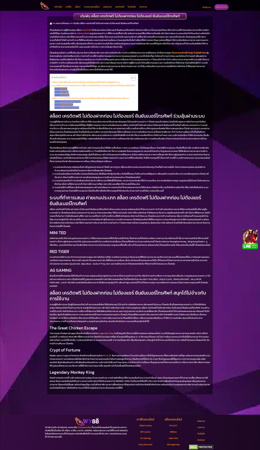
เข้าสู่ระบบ (206, 7)
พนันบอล (107, 6)
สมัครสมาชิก (221, 7)
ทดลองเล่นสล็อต (92, 6)
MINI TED (63, 88)
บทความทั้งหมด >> (64, 23)
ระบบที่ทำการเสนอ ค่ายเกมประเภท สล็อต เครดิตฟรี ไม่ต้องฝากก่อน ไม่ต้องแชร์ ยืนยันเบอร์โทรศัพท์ (94, 85)
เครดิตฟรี (119, 6)
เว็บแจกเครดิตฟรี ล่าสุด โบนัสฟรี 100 (189, 52)
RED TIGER (64, 92)
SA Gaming (145, 438)
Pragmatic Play (105, 333)
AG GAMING (64, 95)
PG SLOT (107, 355)
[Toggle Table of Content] (131, 78)
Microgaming (173, 444)
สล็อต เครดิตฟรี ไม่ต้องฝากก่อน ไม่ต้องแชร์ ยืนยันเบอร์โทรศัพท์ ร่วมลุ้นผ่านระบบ (86, 82)
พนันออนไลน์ (83, 33)
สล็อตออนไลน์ (173, 419)
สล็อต (77, 6)
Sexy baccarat (145, 444)
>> (53, 23)
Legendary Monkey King (69, 107)
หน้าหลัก (58, 6)
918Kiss (173, 431)
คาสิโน (68, 6)
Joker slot (173, 438)
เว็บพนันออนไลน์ (84, 427)
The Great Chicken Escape (70, 101)
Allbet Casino (145, 425)
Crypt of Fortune (66, 104)
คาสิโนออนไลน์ (145, 419)
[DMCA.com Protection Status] (201, 447)
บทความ (143, 6)
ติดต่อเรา (201, 440)
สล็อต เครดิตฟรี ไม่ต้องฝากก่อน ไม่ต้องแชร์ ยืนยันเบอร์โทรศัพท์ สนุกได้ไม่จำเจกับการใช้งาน (91, 98)
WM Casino (145, 431)
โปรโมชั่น (132, 6)
